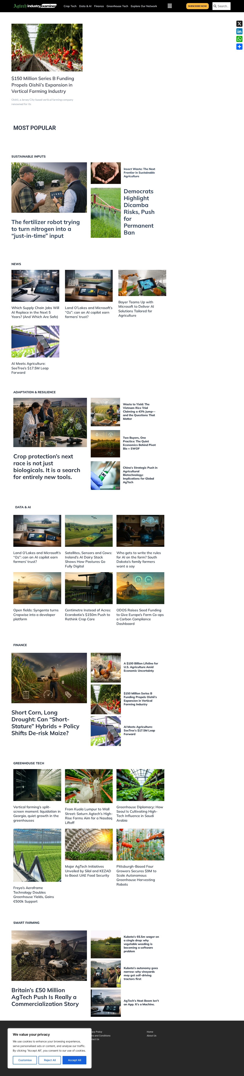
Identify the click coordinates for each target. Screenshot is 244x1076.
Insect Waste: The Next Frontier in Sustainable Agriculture (139, 172)
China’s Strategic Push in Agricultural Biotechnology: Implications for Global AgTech (140, 475)
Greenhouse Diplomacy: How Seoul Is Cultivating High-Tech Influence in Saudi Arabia (139, 814)
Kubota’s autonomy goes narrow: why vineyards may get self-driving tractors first (141, 973)
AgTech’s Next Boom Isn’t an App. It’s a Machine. (141, 1002)
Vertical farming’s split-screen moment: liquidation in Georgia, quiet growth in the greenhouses (37, 814)
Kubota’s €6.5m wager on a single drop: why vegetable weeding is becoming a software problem (141, 944)
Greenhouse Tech (117, 6)
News (16, 264)
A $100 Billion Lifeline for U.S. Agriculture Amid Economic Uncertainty (141, 667)
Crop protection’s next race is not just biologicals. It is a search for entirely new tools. (46, 466)
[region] (50, 1048)
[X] (239, 24)
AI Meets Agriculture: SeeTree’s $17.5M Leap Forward (30, 368)
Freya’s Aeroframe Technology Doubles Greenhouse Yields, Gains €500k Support (33, 894)
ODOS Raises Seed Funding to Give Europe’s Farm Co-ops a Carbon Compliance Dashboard (140, 617)
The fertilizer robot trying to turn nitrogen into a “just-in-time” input (45, 228)
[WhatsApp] (239, 39)
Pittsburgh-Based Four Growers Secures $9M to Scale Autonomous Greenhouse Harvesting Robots (136, 875)
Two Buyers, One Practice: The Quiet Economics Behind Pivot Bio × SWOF (139, 443)
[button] (144, 6)
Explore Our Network (144, 6)
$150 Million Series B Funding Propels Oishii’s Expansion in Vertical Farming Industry (42, 84)
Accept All (74, 1060)
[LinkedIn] (239, 31)
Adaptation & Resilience (34, 392)
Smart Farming (26, 923)
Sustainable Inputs (28, 156)
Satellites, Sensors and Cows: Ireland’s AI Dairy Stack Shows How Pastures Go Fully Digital (88, 559)
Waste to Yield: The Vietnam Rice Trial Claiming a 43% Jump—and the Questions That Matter (139, 411)
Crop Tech (70, 6)
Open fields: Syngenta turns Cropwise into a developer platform (36, 614)
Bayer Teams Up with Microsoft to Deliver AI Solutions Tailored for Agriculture (136, 309)
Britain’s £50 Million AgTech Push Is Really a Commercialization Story (45, 997)
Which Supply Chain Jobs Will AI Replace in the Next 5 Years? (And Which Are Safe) (35, 312)
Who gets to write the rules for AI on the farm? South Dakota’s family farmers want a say (138, 559)
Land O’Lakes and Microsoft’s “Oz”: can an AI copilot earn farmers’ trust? (88, 312)
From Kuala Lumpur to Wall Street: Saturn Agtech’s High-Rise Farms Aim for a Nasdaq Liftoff (89, 816)
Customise (25, 1060)
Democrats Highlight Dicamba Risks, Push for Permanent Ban (139, 212)
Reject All (50, 1060)
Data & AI (85, 6)
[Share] (239, 46)
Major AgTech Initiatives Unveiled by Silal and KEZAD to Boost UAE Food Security (88, 871)
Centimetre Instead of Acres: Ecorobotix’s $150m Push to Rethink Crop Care (88, 614)
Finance (99, 6)
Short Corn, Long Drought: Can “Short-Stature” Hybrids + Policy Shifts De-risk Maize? (45, 722)
